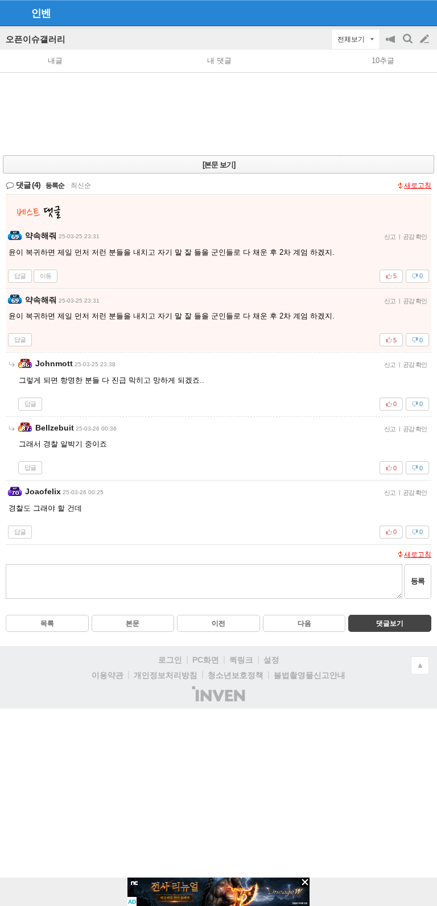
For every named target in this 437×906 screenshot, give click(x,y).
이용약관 (107, 675)
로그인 (170, 659)
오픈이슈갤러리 (35, 39)
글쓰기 (425, 39)
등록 (417, 581)
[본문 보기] (219, 164)
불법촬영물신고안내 (309, 675)
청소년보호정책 (235, 675)
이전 (218, 623)
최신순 (81, 185)
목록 (47, 623)
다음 (304, 623)
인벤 (41, 13)
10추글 (383, 60)
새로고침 (417, 185)
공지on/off (391, 44)
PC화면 (205, 659)
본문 (132, 623)
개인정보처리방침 (165, 675)
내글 (55, 60)
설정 (271, 659)
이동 (45, 275)
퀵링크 (241, 659)
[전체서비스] (424, 12)
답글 (20, 275)
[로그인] (403, 12)
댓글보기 (389, 623)
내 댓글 (219, 60)
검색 (409, 44)
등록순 (55, 185)
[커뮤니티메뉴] (12, 13)
